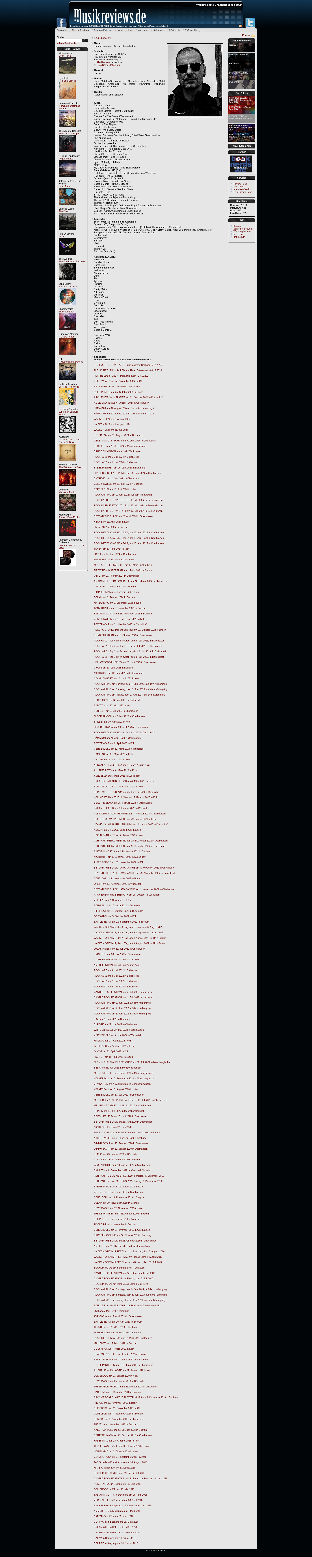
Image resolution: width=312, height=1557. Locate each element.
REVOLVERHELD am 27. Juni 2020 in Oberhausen (120, 1116)
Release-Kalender (103, 30)
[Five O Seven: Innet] (67, 256)
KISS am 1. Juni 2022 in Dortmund (112, 1019)
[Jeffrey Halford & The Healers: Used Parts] (67, 206)
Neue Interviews (242, 40)
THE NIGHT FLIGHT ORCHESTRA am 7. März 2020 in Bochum (127, 1132)
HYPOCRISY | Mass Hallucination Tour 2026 (240, 117)
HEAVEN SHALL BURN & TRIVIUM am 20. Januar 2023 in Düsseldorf (131, 824)
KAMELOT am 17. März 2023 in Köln (113, 754)
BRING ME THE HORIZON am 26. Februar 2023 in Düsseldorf (126, 792)
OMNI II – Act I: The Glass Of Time (69, 441)
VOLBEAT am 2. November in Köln (112, 900)
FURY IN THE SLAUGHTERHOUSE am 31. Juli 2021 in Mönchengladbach (133, 1062)
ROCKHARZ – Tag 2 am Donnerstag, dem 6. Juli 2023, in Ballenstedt (130, 651)
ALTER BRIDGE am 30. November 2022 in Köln (119, 862)
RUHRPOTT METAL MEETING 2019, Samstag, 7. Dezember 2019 (129, 1175)
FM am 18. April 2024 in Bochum (111, 527)
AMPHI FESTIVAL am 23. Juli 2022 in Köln (116, 965)
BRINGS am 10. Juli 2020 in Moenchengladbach (119, 1111)
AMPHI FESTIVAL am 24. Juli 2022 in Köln (116, 959)
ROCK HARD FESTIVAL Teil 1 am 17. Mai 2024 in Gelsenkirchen (128, 511)
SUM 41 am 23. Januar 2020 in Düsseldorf (116, 1154)
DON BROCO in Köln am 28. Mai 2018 (114, 1489)
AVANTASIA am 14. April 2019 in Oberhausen (118, 1316)
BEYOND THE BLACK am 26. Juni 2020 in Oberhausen (123, 1121)
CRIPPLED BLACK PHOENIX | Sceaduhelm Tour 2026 (240, 100)
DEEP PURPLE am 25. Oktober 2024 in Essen (118, 392)
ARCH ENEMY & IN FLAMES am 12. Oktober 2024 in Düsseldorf (128, 397)
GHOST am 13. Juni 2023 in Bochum (113, 667)
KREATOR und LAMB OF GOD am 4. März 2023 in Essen (124, 781)
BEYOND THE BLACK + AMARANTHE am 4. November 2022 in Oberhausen (134, 867)
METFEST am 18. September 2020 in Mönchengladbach (123, 1073)
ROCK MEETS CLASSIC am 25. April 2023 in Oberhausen (124, 732)
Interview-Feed (241, 189)
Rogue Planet (66, 158)
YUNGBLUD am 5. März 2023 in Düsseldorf (117, 775)
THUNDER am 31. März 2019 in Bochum (115, 1327)
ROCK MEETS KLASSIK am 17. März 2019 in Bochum (123, 1338)
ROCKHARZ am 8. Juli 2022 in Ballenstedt (116, 975)
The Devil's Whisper (69, 133)
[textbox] (69, 40)
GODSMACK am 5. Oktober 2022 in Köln (115, 916)
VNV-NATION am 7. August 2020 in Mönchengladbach (122, 1084)
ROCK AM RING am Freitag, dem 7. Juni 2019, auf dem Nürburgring (129, 1300)
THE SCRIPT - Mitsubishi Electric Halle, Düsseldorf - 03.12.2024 (128, 370)
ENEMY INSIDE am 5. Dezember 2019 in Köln (118, 1186)
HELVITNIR (234, 64)
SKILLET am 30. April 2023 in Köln (112, 721)
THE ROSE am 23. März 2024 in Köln (114, 559)
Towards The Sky (68, 286)
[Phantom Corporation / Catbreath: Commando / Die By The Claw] (67, 568)
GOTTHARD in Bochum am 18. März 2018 (116, 1521)
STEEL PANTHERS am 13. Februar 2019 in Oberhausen (123, 1365)
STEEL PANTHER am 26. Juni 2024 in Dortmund (119, 467)
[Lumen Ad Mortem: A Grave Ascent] (67, 357)
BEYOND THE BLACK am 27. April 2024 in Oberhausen (123, 516)
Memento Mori (66, 492)
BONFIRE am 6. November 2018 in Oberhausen (119, 1419)
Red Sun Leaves (67, 80)
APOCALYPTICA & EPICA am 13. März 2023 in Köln (122, 765)
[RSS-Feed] (240, 26)
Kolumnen (158, 30)
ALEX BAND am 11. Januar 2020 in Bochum (117, 1159)
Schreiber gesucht (242, 228)
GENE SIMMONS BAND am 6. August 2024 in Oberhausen (125, 440)
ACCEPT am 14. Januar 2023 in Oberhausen (117, 830)
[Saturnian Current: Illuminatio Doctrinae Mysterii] (67, 128)
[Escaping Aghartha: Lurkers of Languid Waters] (67, 434)
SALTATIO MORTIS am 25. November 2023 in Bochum (123, 613)
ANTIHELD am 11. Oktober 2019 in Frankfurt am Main (122, 1246)
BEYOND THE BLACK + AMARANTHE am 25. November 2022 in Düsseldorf (134, 873)
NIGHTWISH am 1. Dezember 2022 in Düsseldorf (120, 857)
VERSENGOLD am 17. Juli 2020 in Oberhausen (119, 1094)
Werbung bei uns (242, 231)
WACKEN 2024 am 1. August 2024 (112, 424)
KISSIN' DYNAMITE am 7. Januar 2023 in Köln (118, 835)
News (120, 30)
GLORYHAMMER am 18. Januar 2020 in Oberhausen (122, 1165)
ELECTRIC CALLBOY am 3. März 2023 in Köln (118, 786)
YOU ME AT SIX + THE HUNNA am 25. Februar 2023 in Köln (126, 797)
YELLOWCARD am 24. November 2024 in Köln (118, 381)
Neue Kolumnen (242, 146)
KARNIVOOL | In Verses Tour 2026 (240, 108)
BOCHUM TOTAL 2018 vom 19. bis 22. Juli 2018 (119, 1473)
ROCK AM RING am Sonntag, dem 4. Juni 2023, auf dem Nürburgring (130, 684)
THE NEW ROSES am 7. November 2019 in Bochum (122, 1213)
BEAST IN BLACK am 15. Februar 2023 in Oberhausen (123, 802)
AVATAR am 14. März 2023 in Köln (112, 759)
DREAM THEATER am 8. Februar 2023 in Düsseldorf (122, 808)
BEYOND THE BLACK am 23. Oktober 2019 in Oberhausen (125, 1240)
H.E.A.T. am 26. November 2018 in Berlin (115, 1402)
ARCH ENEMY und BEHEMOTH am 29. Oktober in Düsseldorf (127, 894)
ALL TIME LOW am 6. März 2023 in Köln (115, 770)
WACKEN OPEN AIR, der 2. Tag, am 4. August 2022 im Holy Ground (130, 938)
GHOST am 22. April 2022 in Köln (111, 1051)
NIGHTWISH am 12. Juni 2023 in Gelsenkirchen (119, 673)
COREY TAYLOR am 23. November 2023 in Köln (119, 619)
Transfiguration (66, 311)
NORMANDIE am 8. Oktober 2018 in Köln (116, 1451)
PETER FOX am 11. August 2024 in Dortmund (118, 435)
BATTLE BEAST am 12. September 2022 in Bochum (121, 921)
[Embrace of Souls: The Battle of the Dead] (67, 487)
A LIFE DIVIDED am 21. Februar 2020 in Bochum (120, 1138)
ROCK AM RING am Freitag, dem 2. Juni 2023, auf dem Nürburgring (129, 694)
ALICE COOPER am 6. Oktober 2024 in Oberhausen (121, 402)
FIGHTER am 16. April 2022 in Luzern (113, 1057)
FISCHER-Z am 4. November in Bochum (115, 1224)
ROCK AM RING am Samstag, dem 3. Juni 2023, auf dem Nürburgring (130, 689)
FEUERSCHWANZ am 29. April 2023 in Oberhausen (121, 727)
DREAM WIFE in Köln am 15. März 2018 (115, 1527)
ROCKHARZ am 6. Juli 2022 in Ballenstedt (116, 986)
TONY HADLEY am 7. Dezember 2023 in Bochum (120, 608)
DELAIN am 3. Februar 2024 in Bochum (114, 597)
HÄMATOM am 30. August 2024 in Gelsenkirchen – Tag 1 (124, 413)
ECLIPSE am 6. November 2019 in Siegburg (117, 1219)
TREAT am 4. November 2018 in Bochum (115, 1424)
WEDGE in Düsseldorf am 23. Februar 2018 (117, 1532)
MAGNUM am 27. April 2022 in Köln (112, 1040)
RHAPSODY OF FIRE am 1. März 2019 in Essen (120, 1354)
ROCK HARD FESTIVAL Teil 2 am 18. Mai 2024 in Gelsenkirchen (128, 505)
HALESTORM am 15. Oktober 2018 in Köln (116, 1440)
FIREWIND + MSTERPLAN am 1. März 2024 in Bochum (123, 570)
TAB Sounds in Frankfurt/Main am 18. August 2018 (120, 1462)
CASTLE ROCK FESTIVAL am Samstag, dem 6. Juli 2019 (124, 1273)
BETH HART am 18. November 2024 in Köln (117, 386)
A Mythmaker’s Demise (71, 361)
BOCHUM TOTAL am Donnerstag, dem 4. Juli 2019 (121, 1284)
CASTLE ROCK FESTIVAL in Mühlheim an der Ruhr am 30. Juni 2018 (130, 1478)
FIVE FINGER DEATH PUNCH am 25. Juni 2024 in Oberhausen (127, 473)
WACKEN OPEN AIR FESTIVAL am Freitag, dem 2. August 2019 (128, 1257)
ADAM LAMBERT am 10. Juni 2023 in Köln (116, 678)
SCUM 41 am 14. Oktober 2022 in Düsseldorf (117, 905)
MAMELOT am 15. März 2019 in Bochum (115, 1343)
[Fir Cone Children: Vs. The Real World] (67, 407)
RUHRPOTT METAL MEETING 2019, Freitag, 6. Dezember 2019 (128, 1181)
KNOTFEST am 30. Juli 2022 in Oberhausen (117, 954)
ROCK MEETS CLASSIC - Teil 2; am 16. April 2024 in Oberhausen (129, 538)
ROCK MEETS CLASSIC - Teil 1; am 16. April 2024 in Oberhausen (129, 543)
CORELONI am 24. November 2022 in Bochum (118, 878)
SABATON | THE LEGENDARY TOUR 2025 (241, 136)
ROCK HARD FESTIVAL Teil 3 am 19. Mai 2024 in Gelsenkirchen (128, 500)
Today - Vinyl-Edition (69, 517)
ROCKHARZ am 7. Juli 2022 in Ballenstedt (116, 981)
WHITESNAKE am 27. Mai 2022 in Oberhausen (119, 1030)
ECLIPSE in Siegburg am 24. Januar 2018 (116, 1543)
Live (130, 30)
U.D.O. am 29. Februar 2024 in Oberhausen (116, 575)
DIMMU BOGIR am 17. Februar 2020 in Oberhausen (121, 1143)
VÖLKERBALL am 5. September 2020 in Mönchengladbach (125, 1078)
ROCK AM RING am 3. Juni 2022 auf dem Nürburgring (122, 1013)
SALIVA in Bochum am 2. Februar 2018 (114, 1538)
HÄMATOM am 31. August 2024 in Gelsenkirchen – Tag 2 (124, 408)
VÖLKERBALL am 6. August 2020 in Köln (116, 1089)
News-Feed (239, 186)
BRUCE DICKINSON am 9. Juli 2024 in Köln (117, 451)
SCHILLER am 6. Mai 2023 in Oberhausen (116, 711)
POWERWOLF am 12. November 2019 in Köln (118, 1208)
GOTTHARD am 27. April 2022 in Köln (114, 1046)
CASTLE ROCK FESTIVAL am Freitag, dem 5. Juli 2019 (123, 1278)
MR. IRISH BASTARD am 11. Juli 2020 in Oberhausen (122, 1105)
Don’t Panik (65, 55)
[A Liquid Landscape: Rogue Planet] (67, 178)
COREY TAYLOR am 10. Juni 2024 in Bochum (118, 484)
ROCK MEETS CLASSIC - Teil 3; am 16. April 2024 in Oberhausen (129, 532)
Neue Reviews (72, 49)
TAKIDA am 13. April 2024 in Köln (111, 548)
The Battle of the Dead (70, 467)
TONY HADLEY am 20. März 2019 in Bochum (118, 1332)
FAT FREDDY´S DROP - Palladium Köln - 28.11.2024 (122, 375)
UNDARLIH (234, 82)
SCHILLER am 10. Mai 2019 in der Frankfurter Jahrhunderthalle (127, 1305)
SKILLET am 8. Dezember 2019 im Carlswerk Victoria (122, 1170)
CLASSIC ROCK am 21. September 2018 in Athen (120, 1457)
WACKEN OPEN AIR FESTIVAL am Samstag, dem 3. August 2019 (129, 1251)
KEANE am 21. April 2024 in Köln (111, 521)
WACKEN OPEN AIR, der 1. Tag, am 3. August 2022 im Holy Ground (130, 943)
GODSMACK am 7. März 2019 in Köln (114, 1348)
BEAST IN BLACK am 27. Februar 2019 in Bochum (121, 1359)
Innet (61, 236)
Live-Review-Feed (242, 192)
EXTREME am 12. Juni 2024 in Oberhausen (117, 478)
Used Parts (64, 186)
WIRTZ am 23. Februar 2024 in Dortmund (115, 586)
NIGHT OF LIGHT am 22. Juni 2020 (112, 1127)
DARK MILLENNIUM (238, 54)
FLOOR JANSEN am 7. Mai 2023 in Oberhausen (119, 716)
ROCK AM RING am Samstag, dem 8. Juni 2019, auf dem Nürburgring (130, 1294)
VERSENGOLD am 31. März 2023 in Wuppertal (119, 748)
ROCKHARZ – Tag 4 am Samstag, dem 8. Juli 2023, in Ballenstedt (129, 640)
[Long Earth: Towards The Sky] (67, 306)
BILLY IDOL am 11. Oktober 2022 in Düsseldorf (118, 911)
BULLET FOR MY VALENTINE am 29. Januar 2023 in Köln (125, 819)
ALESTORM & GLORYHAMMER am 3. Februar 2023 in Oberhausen (130, 813)
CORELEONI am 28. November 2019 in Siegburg (119, 1197)
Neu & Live (242, 93)
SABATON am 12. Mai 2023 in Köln (112, 705)
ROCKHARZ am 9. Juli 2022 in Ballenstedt (116, 970)
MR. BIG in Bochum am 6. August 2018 (114, 1467)
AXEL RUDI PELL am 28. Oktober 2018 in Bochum (121, 1430)
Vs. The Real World (69, 386)
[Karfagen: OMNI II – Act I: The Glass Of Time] (67, 462)
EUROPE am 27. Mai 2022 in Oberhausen (116, 1024)
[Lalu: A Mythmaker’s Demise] (67, 382)
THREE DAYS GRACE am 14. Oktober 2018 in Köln (121, 1446)
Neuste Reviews (80, 30)
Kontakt (246, 35)
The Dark (63, 211)
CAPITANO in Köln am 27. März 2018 (113, 1516)
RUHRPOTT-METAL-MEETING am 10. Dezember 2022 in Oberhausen (131, 840)
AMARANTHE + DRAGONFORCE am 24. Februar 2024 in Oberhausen (131, 581)
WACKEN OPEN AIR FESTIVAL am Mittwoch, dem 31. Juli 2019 (128, 1262)
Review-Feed (240, 184)
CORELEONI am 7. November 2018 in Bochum (118, 1413)
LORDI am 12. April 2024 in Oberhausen (115, 554)
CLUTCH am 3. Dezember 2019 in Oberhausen (118, 1192)
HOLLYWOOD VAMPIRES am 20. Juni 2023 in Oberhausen (125, 662)
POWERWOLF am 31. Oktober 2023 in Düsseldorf (120, 624)
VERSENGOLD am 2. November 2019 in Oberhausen (122, 1230)
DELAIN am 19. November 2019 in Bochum (116, 1202)
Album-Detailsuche (67, 43)
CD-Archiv (174, 30)
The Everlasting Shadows (72, 261)
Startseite (62, 30)
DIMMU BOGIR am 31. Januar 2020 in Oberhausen (121, 1148)
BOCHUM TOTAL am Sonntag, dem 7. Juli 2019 (119, 1267)
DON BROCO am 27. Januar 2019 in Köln (116, 1375)
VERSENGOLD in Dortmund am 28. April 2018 (118, 1500)
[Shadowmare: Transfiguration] (67, 331)
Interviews (143, 30)
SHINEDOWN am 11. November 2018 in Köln (117, 1408)
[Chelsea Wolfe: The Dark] (67, 231)
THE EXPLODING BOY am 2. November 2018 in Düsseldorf (125, 1386)
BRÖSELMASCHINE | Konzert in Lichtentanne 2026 (240, 127)
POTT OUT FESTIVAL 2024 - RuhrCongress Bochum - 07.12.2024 (129, 365)
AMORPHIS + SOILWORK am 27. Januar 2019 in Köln (122, 1370)
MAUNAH (233, 45)
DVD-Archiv (191, 30)
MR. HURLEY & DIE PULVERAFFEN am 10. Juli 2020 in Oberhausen (130, 1100)
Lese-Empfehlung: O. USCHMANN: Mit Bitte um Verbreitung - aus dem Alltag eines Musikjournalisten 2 (119, 26)
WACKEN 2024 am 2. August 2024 (112, 419)
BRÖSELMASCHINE (238, 73)
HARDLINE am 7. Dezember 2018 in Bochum (117, 1392)
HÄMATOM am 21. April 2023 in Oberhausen (117, 738)
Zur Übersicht (103, 38)
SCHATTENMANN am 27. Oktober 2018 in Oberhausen (123, 1435)
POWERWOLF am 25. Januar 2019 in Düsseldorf (119, 1381)
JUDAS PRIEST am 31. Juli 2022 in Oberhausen (119, 948)
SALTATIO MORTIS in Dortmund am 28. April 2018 (120, 1494)
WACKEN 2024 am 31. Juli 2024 (111, 429)
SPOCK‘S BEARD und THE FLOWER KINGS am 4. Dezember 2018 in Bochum (136, 1397)
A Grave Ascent (67, 336)
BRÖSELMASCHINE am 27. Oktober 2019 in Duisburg (122, 1235)
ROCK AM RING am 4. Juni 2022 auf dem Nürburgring (122, 1008)
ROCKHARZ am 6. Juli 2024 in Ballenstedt (116, 457)
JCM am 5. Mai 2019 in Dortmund (111, 1311)
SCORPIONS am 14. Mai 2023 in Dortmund (117, 700)
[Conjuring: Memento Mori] (67, 512)
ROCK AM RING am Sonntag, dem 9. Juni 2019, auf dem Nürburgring (130, 1289)
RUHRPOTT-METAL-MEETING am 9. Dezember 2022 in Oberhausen (130, 846)
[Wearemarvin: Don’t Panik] (67, 76)
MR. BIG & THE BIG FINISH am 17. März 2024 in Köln (123, 565)
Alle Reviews (103, 62)
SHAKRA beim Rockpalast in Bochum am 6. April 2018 (122, 1505)
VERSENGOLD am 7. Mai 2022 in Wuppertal (117, 1035)
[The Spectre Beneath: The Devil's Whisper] (67, 153)
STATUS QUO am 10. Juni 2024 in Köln (115, 489)
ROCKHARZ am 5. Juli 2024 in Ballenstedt (116, 462)
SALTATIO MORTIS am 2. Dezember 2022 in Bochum (122, 851)
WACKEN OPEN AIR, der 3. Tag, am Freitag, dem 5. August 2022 (128, 932)
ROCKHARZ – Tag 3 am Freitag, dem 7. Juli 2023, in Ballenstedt (128, 646)
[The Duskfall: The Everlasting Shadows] (67, 281)
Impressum (239, 237)
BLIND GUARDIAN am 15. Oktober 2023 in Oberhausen (123, 635)
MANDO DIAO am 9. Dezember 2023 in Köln (117, 602)
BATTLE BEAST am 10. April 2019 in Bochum (118, 1321)
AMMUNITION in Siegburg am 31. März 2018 (117, 1511)
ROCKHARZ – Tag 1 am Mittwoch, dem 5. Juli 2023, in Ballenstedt (129, 657)
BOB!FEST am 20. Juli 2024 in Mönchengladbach (120, 446)
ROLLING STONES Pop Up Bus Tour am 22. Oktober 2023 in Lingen (130, 629)
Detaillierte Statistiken (108, 65)
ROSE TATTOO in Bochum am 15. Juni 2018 (117, 1484)
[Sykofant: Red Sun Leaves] (67, 101)
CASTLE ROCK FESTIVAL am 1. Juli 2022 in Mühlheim (123, 997)
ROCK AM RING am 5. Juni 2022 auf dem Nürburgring (122, 1002)
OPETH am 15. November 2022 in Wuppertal (117, 884)
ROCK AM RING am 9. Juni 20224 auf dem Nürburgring (123, 494)
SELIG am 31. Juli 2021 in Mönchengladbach (117, 1067)
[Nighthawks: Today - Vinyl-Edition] (67, 537)
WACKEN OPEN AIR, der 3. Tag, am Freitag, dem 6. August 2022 (128, 927)
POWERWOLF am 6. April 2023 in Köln (114, 743)
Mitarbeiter (238, 234)
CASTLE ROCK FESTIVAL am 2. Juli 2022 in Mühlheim (123, 992)
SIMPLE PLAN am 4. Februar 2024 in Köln (116, 592)
